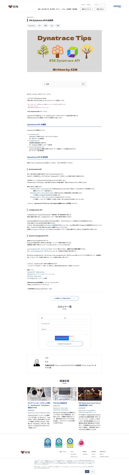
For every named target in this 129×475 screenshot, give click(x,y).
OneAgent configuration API (40, 229)
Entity (79, 221)
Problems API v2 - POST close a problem (42, 197)
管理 (45, 25)
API (39, 25)
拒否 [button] (92, 471)
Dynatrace (31, 25)
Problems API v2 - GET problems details (42, 193)
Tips (51, 25)
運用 (58, 25)
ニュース (83, 4)
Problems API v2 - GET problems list (41, 189)
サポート (89, 4)
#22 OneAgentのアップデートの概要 (37, 278)
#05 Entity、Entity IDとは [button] (34, 276)
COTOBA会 (84, 454)
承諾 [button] (87, 471)
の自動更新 (51, 225)
